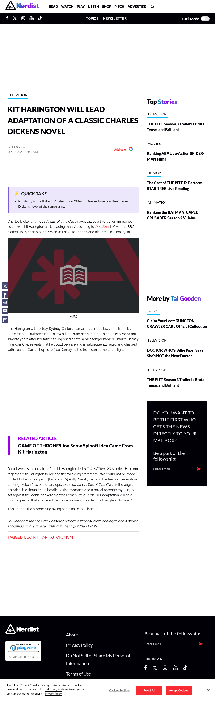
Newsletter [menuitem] (115, 18)
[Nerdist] (22, 6)
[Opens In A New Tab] (23, 647)
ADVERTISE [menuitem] (137, 6)
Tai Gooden (19, 147)
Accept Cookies (178, 690)
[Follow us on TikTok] (185, 669)
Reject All (149, 690)
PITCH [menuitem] (119, 6)
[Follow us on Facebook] (145, 669)
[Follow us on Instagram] (165, 669)
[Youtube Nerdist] (31, 18)
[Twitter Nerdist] (15, 18)
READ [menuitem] (53, 6)
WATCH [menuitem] (67, 6)
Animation (158, 202)
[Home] (22, 632)
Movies (154, 143)
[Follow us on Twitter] (154, 669)
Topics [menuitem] (92, 18)
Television (18, 95)
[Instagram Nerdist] (23, 18)
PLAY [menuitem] (81, 6)
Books (154, 311)
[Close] (208, 690)
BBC (28, 537)
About (72, 634)
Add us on (119, 150)
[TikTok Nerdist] (40, 18)
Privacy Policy (79, 645)
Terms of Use (78, 674)
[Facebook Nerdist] (8, 18)
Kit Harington (47, 537)
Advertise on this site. (23, 656)
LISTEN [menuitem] (93, 6)
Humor (154, 173)
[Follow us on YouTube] (175, 669)
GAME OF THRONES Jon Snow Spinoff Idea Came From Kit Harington (75, 449)
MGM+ (69, 537)
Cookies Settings (119, 690)
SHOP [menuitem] (106, 6)
